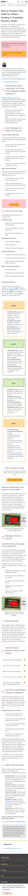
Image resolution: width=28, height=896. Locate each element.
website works (21, 821)
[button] (18, 2)
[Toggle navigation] (26, 2)
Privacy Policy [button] (6, 889)
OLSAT (12, 290)
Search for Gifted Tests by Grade (11, 848)
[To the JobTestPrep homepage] (4, 1)
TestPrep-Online (21, 78)
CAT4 (10, 292)
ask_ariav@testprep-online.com (11, 81)
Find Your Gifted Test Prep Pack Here (12, 53)
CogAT (16, 288)
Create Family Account (15, 480)
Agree (7, 893)
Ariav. (3, 78)
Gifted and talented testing (9, 98)
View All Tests (14, 204)
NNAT (20, 293)
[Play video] (14, 520)
